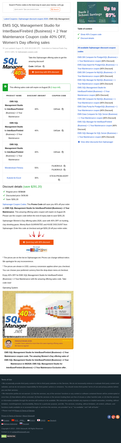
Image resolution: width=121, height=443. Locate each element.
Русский (26, 424)
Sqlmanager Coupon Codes (14, 204)
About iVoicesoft (29, 416)
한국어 (32, 420)
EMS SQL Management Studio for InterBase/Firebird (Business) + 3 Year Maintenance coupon (94, 91)
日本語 (42, 420)
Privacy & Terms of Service (25, 411)
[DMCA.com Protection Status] (8, 437)
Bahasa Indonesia (10, 424)
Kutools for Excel (14, 178)
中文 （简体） (20, 420)
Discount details (87, 38)
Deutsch (53, 420)
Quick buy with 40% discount (46, 72)
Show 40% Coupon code (91, 34)
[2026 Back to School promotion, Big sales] (97, 23)
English (6, 420)
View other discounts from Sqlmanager (96, 142)
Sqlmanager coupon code (28, 52)
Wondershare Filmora (14, 168)
